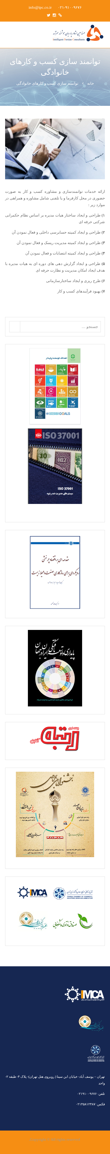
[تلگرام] (60, 15)
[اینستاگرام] (54, 15)
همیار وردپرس (41, 1145)
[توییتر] (48, 15)
